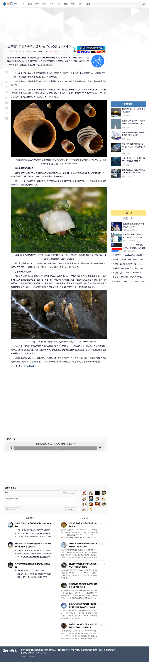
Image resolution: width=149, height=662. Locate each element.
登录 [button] (6, 493)
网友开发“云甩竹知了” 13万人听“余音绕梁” (31, 570)
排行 (88, 4)
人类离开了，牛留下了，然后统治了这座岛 (129, 282)
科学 (66, 4)
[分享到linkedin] (6, 118)
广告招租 (31, 653)
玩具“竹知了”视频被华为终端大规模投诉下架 (32, 577)
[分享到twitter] (6, 113)
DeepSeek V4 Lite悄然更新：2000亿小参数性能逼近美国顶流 (134, 248)
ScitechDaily (29, 366)
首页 (22, 4)
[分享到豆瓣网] (6, 102)
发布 (70, 509)
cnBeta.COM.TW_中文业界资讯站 (10, 4)
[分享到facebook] (6, 108)
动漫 (51, 4)
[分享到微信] (6, 97)
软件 (73, 4)
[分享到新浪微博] (6, 81)
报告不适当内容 (41, 653)
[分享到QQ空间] (6, 87)
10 (112, 282)
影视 (30, 4)
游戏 (44, 4)
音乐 (37, 4)
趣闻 (59, 4)
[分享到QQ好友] (6, 92)
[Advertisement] (74, 24)
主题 (80, 4)
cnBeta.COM (42, 51)
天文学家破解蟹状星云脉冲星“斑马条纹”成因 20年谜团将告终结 (133, 146)
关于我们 (24, 653)
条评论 (55, 51)
